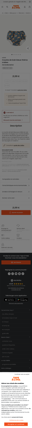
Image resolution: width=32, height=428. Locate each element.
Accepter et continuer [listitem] (16, 424)
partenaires (7, 399)
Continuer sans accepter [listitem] (22, 374)
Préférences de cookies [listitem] (16, 420)
